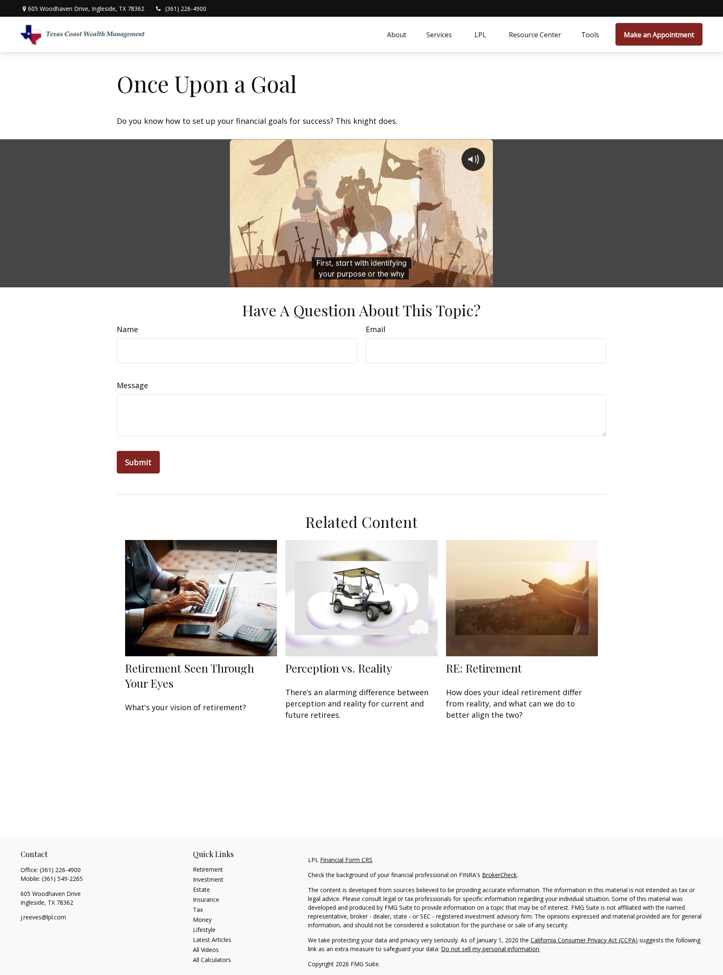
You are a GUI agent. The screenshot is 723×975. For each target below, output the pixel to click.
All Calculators (212, 960)
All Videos (206, 950)
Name (127, 329)
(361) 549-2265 (62, 879)
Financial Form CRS (346, 860)
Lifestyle (204, 930)
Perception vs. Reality (338, 668)
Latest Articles (212, 940)
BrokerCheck (499, 875)
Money (202, 920)
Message (132, 385)
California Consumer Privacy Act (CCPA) (584, 940)
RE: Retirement (484, 668)
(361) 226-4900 (185, 9)
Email (375, 329)
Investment (208, 879)
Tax (198, 910)
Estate (201, 889)
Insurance (206, 899)
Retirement (208, 869)
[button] (396, 34)
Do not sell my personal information (490, 949)
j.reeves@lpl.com (43, 917)
